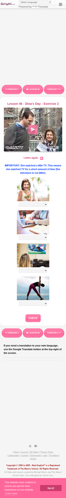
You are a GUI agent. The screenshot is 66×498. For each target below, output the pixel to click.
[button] (33, 129)
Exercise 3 (52, 89)
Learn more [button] (11, 493)
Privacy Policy (47, 452)
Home (16, 452)
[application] (33, 129)
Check (33, 318)
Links (45, 455)
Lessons (24, 452)
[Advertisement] (33, 45)
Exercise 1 (13, 89)
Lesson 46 (34, 89)
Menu (60, 4)
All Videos (34, 452)
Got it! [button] (51, 488)
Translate (43, 6)
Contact (24, 455)
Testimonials (35, 455)
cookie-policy (14, 455)
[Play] (41, 158)
